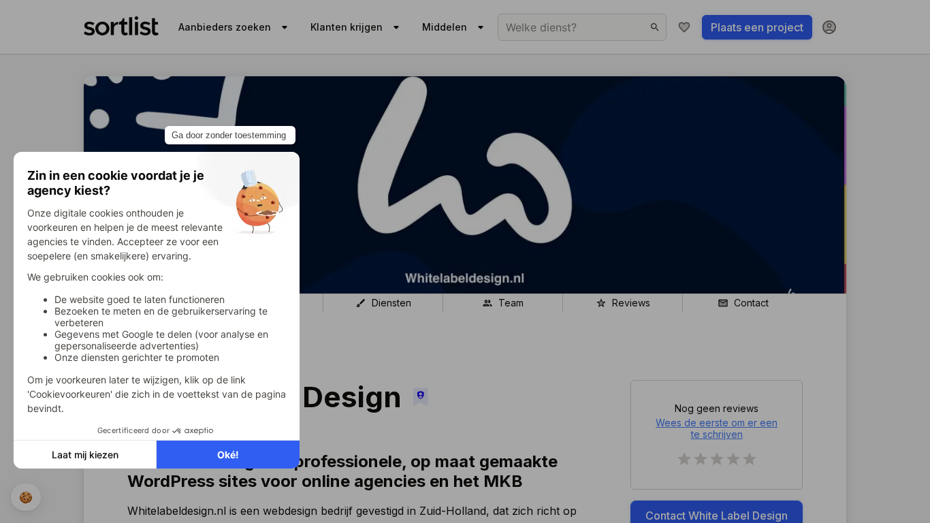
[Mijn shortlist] (684, 27)
